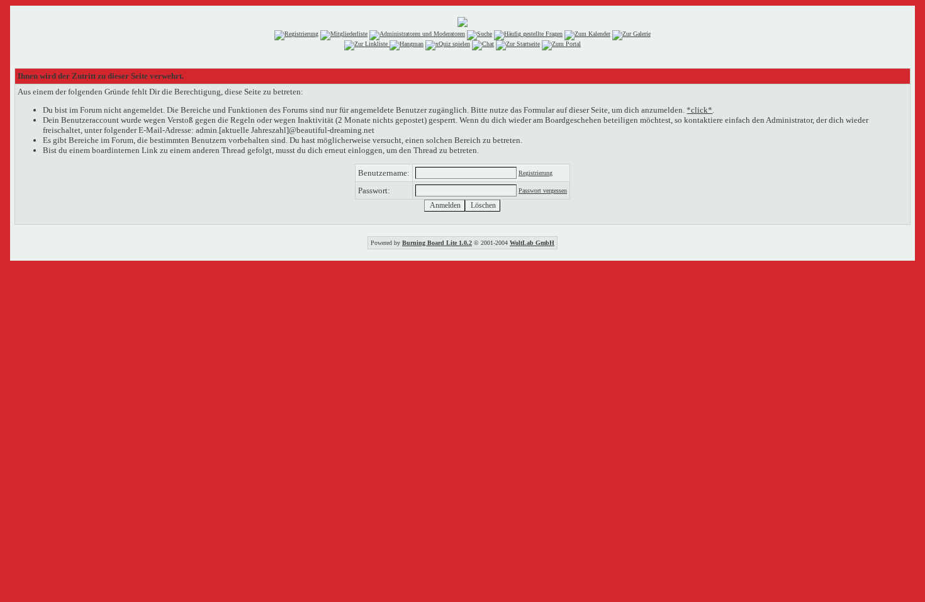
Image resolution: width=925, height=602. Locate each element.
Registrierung (535, 172)
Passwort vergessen (543, 190)
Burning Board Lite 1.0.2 (437, 242)
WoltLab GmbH (532, 242)
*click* (699, 110)
